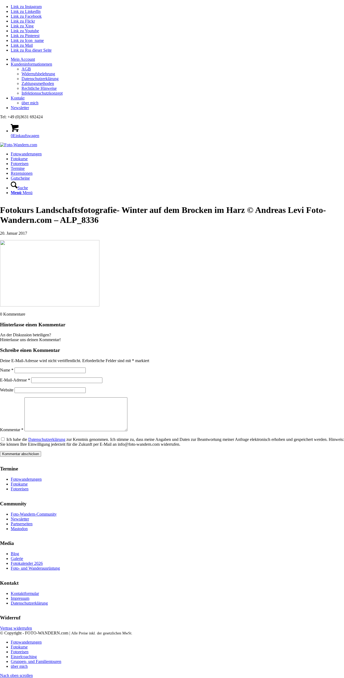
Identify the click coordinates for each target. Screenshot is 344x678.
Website (6, 390)
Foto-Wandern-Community (34, 514)
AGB (26, 69)
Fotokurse (19, 484)
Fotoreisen (19, 489)
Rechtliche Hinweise (39, 88)
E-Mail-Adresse (15, 380)
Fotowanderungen (26, 479)
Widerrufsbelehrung (38, 74)
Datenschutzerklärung (40, 78)
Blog (15, 553)
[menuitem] (177, 59)
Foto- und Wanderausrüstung (35, 568)
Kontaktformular (25, 593)
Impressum (20, 598)
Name (6, 370)
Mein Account (23, 59)
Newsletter (20, 107)
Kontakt (17, 98)
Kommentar (11, 429)
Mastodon (19, 528)
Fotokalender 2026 (27, 563)
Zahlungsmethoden (38, 83)
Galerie (17, 558)
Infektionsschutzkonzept (42, 93)
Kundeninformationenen (31, 64)
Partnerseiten (22, 524)
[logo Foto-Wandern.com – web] (18, 144)
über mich (30, 103)
